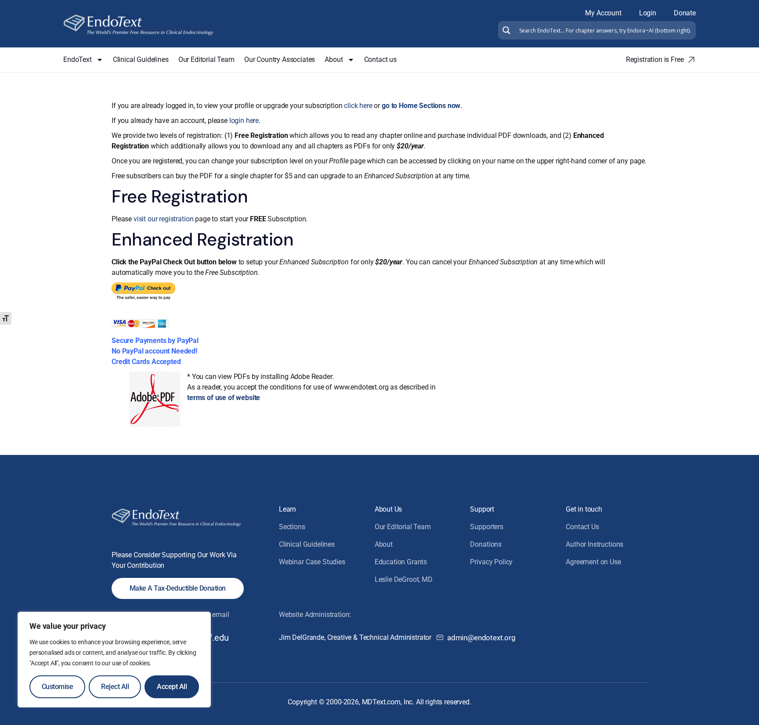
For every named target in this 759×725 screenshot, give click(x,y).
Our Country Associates (279, 59)
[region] (114, 659)
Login (647, 13)
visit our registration (163, 219)
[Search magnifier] (505, 30)
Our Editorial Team (206, 59)
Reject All (115, 686)
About (334, 59)
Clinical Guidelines (141, 59)
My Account (603, 13)
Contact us (380, 59)
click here (358, 105)
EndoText (77, 59)
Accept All (172, 686)
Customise (57, 686)
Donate (685, 13)
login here (244, 120)
